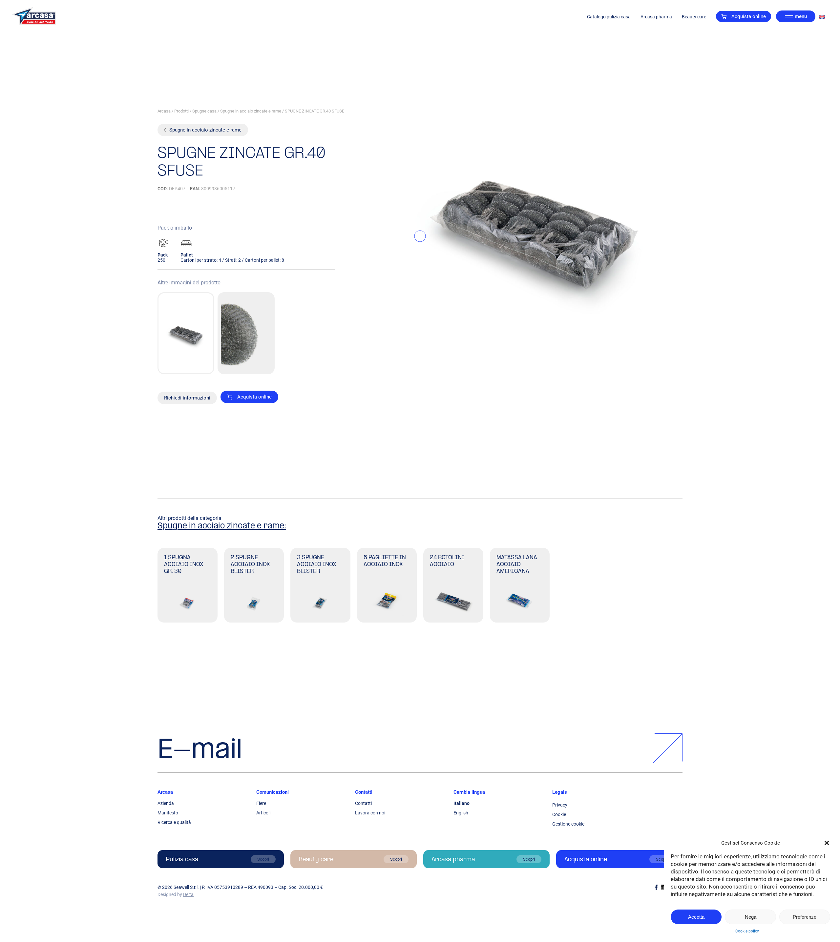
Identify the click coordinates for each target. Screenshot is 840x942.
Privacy (559, 805)
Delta (188, 894)
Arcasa (164, 111)
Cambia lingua (469, 792)
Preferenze (804, 917)
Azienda (166, 803)
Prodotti (181, 111)
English (460, 812)
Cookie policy (747, 931)
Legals (559, 792)
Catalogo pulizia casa (609, 16)
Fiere (261, 803)
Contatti (363, 792)
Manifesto (168, 812)
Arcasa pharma (656, 16)
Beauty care (694, 16)
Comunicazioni (272, 792)
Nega (750, 917)
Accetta (696, 917)
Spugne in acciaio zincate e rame (250, 111)
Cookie (559, 814)
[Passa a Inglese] (822, 16)
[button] (827, 843)
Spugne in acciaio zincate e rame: (222, 526)
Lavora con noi (370, 812)
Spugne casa (204, 111)
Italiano (461, 803)
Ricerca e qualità (174, 822)
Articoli (263, 812)
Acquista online (748, 16)
